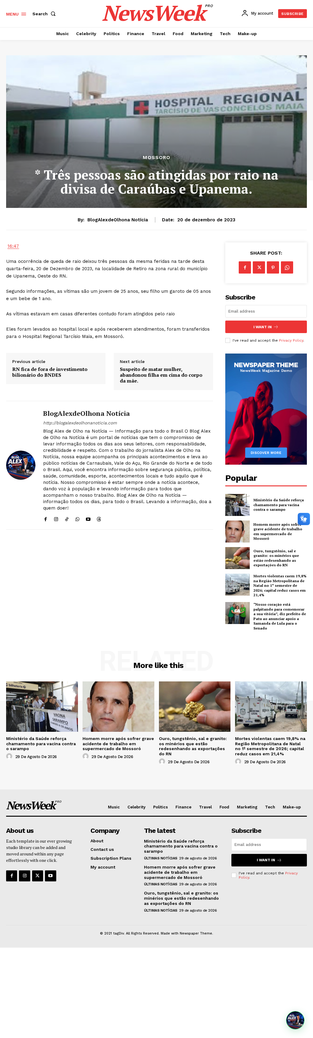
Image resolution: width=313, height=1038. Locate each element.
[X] (259, 267)
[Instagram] (56, 518)
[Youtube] (88, 518)
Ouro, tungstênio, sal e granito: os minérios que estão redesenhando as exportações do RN (276, 558)
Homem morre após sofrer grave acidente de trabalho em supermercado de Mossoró (277, 531)
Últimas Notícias (160, 858)
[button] (45, 13)
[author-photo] (10, 756)
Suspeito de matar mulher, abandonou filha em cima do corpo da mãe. (161, 375)
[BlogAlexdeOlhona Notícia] (20, 465)
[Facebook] (45, 518)
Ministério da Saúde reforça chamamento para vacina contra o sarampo (278, 505)
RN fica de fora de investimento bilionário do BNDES (49, 372)
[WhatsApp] (77, 518)
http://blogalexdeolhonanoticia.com (80, 422)
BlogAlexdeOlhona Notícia (117, 220)
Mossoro (156, 157)
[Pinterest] (273, 267)
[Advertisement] (156, 993)
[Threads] (99, 518)
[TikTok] (66, 518)
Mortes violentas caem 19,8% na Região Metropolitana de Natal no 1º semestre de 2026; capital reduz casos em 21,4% (280, 585)
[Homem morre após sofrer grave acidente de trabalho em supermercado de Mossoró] (237, 532)
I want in (262, 327)
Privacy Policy (291, 340)
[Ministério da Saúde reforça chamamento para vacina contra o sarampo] (237, 505)
